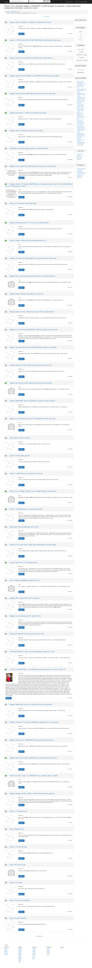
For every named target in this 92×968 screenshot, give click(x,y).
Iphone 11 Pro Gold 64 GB (17, 811)
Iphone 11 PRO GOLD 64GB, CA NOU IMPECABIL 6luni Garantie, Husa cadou (33, 40)
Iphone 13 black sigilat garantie (18, 456)
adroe (33, 958)
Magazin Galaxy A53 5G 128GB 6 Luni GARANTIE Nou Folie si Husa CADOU (33, 76)
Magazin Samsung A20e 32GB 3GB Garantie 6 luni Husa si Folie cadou (31, 94)
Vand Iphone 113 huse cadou (18, 438)
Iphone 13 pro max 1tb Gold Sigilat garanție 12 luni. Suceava (81, 110)
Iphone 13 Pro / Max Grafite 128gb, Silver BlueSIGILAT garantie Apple (31, 545)
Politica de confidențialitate (81, 2)
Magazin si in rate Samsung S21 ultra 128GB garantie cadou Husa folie (31, 419)
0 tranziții (81, 52)
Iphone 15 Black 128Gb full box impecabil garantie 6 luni (26, 240)
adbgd (19, 958)
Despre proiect (69, 2)
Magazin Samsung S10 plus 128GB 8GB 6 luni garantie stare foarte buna (32, 758)
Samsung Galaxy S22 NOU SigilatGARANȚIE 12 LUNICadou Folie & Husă (81, 142)
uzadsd (48, 953)
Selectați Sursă (80, 72)
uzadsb (48, 950)
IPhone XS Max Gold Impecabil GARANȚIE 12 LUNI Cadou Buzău (81, 83)
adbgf (19, 960)
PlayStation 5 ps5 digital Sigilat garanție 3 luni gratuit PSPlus (27, 148)
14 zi (80, 37)
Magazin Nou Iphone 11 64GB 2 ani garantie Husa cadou (26, 113)
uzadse (48, 954)
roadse (34, 954)
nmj (61, 948)
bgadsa (20, 948)
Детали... (21, 34)
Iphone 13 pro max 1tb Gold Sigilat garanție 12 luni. (81, 105)
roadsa (34, 948)
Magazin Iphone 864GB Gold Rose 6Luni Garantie (25, 294)
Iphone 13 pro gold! (14, 882)
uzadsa (48, 948)
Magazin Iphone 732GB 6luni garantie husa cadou (25, 131)
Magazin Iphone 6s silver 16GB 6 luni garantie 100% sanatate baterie (30, 312)
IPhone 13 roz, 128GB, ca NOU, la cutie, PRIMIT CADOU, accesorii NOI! (32, 491)
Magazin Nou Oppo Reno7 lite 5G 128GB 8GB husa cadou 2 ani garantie (31, 347)
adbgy (19, 957)
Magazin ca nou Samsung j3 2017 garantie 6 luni (24, 616)
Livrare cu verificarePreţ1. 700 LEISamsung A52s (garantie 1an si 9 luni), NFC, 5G (36, 669)
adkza (5, 948)
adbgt (19, 955)
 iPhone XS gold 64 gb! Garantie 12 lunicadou (81, 170)
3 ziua (80, 31)
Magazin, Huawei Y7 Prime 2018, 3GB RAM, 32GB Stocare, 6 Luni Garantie (33, 722)
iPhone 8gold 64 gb (15, 829)
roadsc (33, 951)
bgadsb (20, 950)
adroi (33, 957)
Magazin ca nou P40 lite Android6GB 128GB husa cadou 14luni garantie (32, 329)
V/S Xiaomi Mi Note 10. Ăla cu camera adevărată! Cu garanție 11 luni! (30, 652)
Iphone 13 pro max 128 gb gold (18, 900)
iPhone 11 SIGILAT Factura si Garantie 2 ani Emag (24, 473)
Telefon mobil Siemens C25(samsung (80, 155)
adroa (6, 2)
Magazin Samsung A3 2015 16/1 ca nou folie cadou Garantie (28, 223)
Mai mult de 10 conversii (81, 60)
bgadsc (20, 951)
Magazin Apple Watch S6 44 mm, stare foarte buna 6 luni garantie (29, 704)
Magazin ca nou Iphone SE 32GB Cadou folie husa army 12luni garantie (31, 166)
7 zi (80, 34)
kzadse (6, 954)
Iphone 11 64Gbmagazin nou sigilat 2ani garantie (24, 509)
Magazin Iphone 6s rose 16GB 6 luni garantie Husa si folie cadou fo (30, 58)
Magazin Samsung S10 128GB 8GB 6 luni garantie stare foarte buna (30, 740)
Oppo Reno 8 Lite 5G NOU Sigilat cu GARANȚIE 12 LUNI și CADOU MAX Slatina (81, 129)
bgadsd (20, 953)
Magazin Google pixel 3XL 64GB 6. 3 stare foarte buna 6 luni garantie (30, 793)
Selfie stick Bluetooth (79, 158)
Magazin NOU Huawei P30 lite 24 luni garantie (23, 598)
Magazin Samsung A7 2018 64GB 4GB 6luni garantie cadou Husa (29, 365)
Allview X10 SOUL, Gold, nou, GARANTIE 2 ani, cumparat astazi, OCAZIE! (32, 776)
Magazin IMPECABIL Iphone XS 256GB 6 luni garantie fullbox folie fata (31, 401)
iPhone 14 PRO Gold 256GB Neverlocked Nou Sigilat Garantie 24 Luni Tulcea (81, 122)
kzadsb (6, 950)
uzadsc (48, 951)
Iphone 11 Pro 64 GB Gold (17, 847)
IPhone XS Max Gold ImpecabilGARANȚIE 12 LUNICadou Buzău (82, 89)
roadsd (34, 953)
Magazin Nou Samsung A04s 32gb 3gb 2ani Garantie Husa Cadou (29, 383)
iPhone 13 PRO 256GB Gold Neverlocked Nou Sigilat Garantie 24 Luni (81, 116)
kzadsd (6, 953)
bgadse (20, 954)
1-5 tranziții (81, 57)
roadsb (34, 950)
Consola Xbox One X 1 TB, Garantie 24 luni (22, 562)
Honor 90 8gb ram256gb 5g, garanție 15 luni (23, 580)
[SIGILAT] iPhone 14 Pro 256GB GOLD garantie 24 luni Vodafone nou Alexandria (81, 175)
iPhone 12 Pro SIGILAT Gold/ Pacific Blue (21, 203)
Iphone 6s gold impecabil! (16, 918)
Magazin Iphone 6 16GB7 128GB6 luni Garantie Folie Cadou (29, 22)
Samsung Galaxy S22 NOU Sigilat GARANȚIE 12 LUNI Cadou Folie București (81, 136)
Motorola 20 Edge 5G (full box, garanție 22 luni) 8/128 (25, 634)
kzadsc (5, 951)
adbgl (19, 961)
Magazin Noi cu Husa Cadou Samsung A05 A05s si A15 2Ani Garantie (31, 276)
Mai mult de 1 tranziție (81, 54)
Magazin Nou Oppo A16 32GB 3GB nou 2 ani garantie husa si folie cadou (32, 258)
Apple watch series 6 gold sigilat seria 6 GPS (22, 527)
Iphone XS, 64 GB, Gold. (16, 865)
